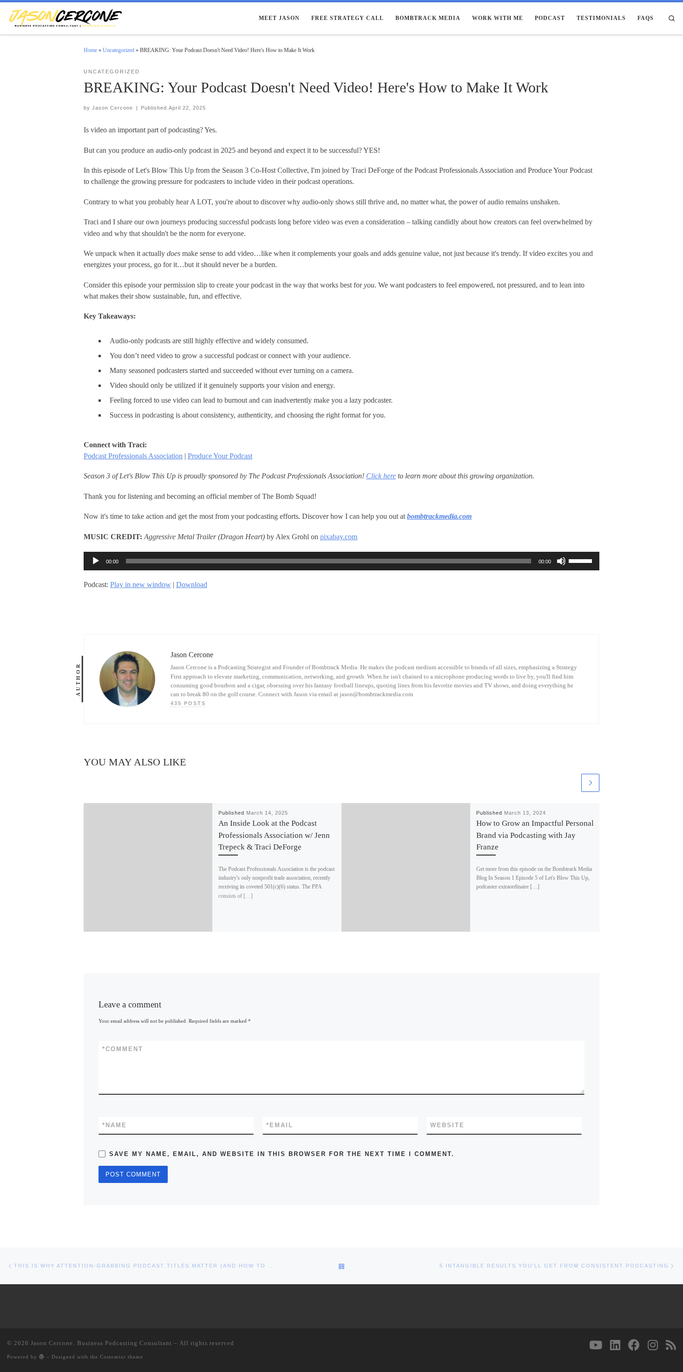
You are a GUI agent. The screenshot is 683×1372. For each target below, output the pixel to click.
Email (279, 1125)
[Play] (95, 561)
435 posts (188, 703)
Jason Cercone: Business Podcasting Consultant (101, 1342)
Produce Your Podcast (220, 456)
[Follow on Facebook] (634, 1345)
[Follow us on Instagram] (653, 1345)
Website (447, 1125)
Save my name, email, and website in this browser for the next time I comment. (281, 1153)
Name (114, 1125)
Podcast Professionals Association (133, 456)
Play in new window (140, 584)
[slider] (582, 560)
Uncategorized (118, 50)
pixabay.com (338, 537)
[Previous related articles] (571, 783)
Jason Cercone (112, 108)
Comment (122, 1048)
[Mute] (561, 561)
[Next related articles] (590, 783)
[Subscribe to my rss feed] (671, 1345)
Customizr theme (121, 1356)
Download (191, 584)
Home (90, 50)
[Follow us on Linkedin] (615, 1345)
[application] (341, 561)
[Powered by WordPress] (42, 1356)
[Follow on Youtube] (595, 1345)
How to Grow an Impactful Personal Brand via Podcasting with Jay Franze (535, 835)
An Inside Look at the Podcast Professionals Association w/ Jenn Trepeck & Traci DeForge (274, 835)
